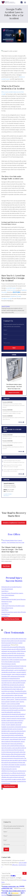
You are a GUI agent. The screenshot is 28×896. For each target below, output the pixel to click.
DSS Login (9, 895)
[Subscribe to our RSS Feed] (14, 431)
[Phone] (21, 2)
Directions (6, 495)
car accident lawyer (11, 288)
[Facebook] (11, 876)
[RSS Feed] (15, 876)
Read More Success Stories (11, 619)
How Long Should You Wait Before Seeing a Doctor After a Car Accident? (13, 470)
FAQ (4, 457)
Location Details (7, 494)
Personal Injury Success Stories (14, 579)
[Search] (24, 873)
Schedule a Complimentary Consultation (14, 522)
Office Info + (15, 864)
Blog (5, 428)
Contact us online (10, 290)
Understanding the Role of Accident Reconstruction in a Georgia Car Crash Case (13, 461)
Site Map (3, 895)
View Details (6, 566)
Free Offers (14, 534)
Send (14, 348)
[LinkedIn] (12, 876)
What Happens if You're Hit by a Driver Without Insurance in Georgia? (12, 466)
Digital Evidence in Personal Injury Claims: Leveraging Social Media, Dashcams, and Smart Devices (14, 405)
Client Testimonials (14, 632)
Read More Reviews (9, 786)
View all (20, 422)
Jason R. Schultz (5, 306)
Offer (14, 355)
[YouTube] (13, 876)
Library (6, 398)
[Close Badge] (20, 892)
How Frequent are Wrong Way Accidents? (13, 442)
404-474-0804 (23, 862)
